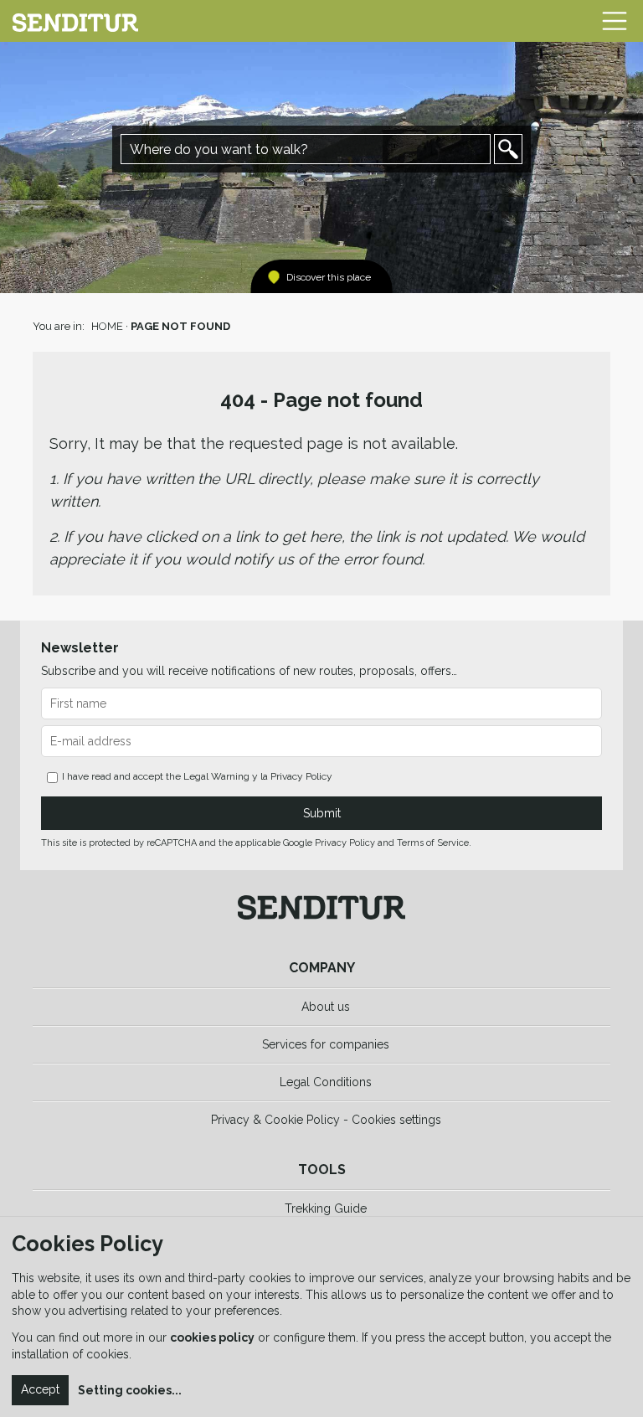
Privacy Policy (301, 776)
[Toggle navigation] (614, 21)
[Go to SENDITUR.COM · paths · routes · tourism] (75, 21)
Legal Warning (216, 776)
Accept (40, 1389)
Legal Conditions (326, 1082)
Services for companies (325, 1044)
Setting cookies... (130, 1390)
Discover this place (328, 277)
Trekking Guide (326, 1208)
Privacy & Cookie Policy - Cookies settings (326, 1119)
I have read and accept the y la (197, 776)
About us (325, 1006)
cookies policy (212, 1337)
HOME (107, 326)
